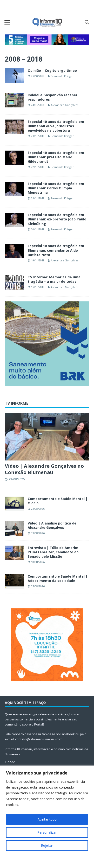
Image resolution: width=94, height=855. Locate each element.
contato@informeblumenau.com (38, 739)
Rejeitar (47, 845)
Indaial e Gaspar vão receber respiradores (52, 97)
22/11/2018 (38, 167)
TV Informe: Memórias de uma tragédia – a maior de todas (54, 279)
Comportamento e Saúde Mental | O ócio (57, 500)
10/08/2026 (38, 562)
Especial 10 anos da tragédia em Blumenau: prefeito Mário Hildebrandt (56, 157)
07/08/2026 (38, 586)
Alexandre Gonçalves (64, 105)
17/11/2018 (38, 287)
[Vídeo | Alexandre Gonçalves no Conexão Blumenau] (47, 436)
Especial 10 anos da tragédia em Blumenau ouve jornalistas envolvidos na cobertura (56, 126)
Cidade (10, 762)
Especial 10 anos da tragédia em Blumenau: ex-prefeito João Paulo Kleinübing (57, 219)
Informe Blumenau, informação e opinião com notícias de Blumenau (46, 751)
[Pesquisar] (87, 22)
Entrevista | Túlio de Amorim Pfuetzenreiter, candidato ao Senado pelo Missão (53, 552)
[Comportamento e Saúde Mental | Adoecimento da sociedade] (14, 581)
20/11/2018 (38, 229)
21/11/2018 (38, 198)
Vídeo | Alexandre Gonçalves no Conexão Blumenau (44, 469)
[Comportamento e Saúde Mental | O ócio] (14, 504)
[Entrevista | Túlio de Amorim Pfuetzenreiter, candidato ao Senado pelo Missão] (14, 553)
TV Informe (16, 403)
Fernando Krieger (62, 76)
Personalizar (47, 832)
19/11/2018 (38, 260)
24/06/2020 (38, 105)
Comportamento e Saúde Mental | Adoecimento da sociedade (57, 578)
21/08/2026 (38, 508)
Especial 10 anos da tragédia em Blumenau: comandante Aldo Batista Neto (56, 250)
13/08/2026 (38, 533)
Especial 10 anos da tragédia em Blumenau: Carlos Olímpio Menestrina (56, 188)
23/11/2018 (38, 136)
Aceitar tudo (47, 819)
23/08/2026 (17, 479)
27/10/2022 (38, 76)
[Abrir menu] (7, 22)
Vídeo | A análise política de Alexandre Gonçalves (52, 525)
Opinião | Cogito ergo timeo (52, 70)
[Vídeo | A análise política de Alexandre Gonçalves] (14, 528)
